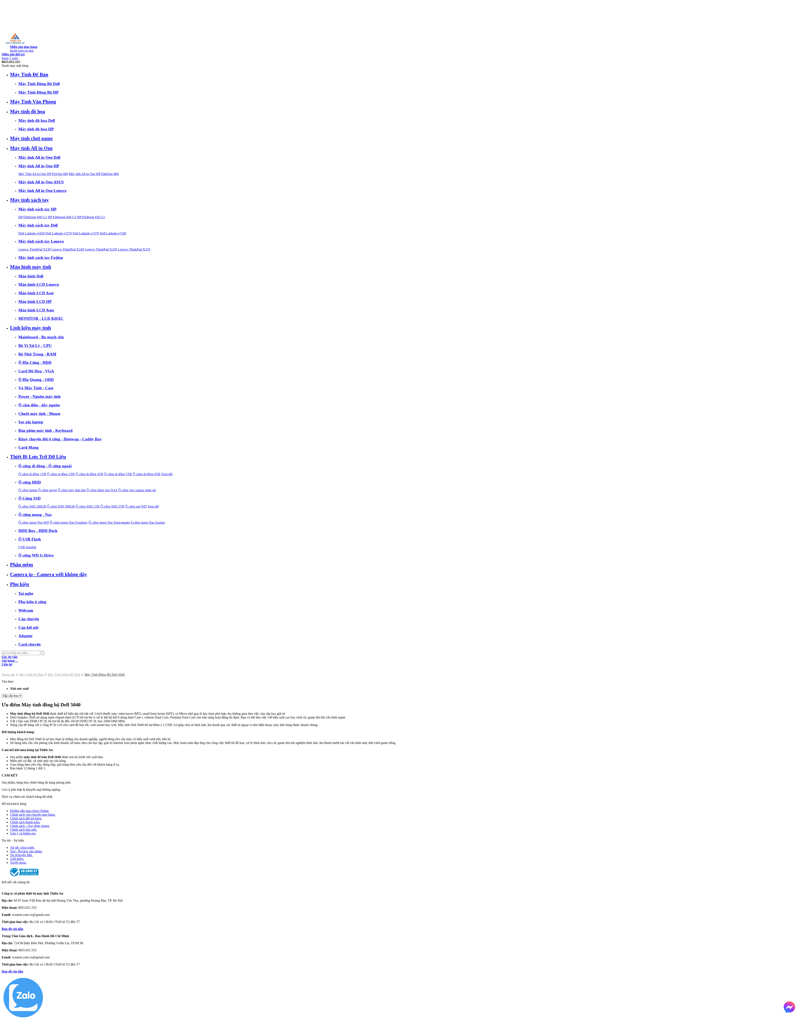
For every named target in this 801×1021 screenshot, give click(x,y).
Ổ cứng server (47, 490)
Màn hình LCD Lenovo (38, 284)
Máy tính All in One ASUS (41, 182)
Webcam (25, 610)
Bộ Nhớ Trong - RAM (37, 354)
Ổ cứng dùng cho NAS (102, 490)
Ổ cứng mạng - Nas (35, 514)
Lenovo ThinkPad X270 (134, 249)
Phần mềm (21, 564)
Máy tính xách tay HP (37, 209)
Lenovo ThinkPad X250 (101, 249)
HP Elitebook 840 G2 (32, 217)
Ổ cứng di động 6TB (146, 474)
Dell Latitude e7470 (86, 233)
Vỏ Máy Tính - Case (35, 388)
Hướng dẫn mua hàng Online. (29, 811)
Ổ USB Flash (29, 539)
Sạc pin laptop (30, 422)
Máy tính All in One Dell (39, 157)
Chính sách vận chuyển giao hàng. (32, 814)
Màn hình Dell (30, 276)
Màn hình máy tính (30, 267)
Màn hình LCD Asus (36, 310)
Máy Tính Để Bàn (29, 74)
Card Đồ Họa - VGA (36, 371)
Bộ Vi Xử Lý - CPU (35, 345)
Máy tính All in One (31, 148)
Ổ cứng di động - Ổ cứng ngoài (45, 466)
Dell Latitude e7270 (58, 233)
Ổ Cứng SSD (29, 498)
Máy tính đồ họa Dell (36, 120)
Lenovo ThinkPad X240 (68, 249)
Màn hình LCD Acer (36, 293)
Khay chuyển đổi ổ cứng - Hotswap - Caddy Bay (60, 439)
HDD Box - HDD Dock (38, 530)
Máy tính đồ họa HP (36, 129)
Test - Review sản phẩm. (26, 851)
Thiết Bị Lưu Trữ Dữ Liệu (38, 456)
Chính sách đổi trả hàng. (26, 818)
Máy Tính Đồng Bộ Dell (39, 84)
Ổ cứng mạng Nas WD (33, 522)
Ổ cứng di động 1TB (32, 474)
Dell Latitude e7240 (113, 233)
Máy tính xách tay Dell (38, 225)
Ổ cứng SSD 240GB (32, 506)
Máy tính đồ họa (27, 111)
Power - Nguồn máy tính (39, 396)
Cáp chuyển (28, 619)
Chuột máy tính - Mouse (39, 413)
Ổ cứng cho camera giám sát (137, 490)
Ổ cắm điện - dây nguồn (39, 405)
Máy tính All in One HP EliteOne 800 (94, 174)
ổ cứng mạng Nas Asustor (148, 522)
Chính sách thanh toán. (25, 822)
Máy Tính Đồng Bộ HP (38, 92)
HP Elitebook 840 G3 (62, 217)
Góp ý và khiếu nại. (23, 833)
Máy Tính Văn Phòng (33, 101)
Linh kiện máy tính (30, 327)
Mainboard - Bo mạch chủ (41, 337)
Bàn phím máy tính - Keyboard (45, 430)
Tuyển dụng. (18, 862)
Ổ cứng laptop (27, 490)
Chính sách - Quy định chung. (30, 826)
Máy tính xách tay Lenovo (41, 241)
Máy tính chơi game (31, 138)
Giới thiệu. (17, 859)
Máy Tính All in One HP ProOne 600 (43, 174)
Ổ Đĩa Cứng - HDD (35, 362)
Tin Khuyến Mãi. (21, 855)
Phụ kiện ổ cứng (32, 602)
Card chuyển (29, 644)
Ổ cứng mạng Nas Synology (69, 522)
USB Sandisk (27, 547)
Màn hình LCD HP (35, 301)
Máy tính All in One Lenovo (42, 190)
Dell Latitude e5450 (31, 233)
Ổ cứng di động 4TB (89, 474)
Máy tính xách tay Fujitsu (40, 257)
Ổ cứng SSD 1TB (87, 506)
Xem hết (167, 474)
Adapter (25, 636)
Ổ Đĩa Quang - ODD (36, 379)
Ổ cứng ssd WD (136, 506)
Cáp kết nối (28, 627)
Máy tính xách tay (29, 200)
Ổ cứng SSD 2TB (112, 506)
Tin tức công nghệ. (22, 847)
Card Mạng (28, 447)
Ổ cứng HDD (29, 482)
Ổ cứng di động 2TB (61, 474)
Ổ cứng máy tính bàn (72, 490)
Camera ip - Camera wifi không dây (48, 574)
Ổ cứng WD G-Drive (36, 555)
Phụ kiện (19, 584)
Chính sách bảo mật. (23, 829)
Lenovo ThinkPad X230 (34, 249)
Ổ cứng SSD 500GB (61, 506)
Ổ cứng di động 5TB (118, 474)
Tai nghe (25, 593)
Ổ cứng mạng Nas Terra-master (109, 522)
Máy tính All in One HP (38, 166)
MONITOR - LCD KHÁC (40, 318)
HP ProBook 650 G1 (91, 217)
